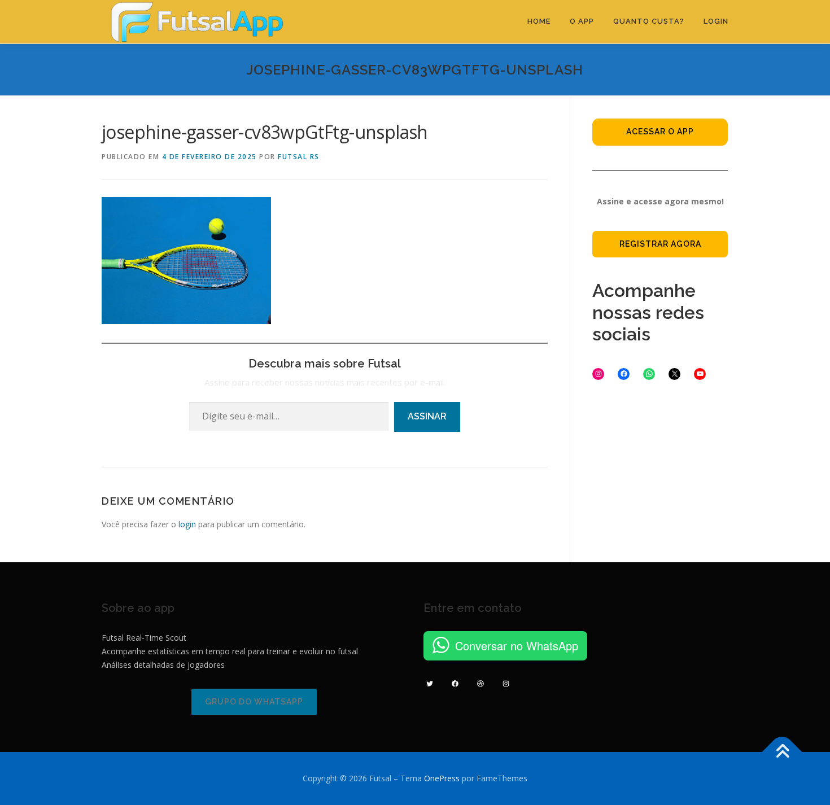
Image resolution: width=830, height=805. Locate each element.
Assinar (427, 416)
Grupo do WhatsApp (254, 701)
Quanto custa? (648, 21)
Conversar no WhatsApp (516, 645)
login (187, 524)
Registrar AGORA (660, 243)
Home (539, 21)
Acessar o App (660, 131)
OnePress (442, 778)
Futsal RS (299, 156)
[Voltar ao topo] (782, 752)
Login (716, 21)
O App (582, 21)
